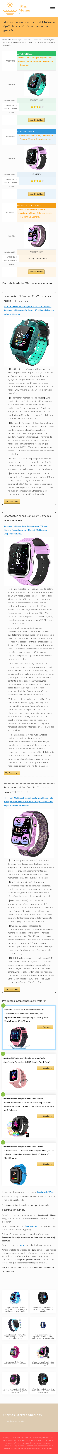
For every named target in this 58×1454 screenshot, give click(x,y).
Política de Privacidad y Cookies (35, 1448)
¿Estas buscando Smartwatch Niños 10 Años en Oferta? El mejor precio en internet (15, 1336)
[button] (52, 8)
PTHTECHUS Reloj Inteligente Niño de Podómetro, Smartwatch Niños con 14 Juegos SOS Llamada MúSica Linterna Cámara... (29, 310)
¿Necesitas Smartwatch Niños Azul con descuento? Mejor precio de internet (15, 1391)
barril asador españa (15, 1421)
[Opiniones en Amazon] (37, 107)
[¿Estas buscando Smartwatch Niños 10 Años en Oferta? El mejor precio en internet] (15, 1325)
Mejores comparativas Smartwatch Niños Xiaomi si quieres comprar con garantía (43, 1336)
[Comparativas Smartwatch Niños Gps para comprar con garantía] (43, 1297)
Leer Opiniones (45, 1027)
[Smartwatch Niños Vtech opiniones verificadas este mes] (15, 1352)
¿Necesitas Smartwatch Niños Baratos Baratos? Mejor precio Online (43, 1363)
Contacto (50, 1448)
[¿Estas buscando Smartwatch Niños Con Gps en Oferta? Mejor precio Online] (43, 1379)
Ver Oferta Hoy (36, 120)
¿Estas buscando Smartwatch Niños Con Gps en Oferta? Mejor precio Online (43, 1391)
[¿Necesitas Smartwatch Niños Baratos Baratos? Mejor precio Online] (43, 1352)
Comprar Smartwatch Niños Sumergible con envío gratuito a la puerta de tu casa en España (15, 1309)
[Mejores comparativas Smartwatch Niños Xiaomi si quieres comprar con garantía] (43, 1325)
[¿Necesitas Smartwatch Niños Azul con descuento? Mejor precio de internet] (15, 1379)
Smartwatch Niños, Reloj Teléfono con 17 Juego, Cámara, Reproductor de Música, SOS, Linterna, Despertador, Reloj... (26, 530)
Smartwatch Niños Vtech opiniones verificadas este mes (15, 1363)
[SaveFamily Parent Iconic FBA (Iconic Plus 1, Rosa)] (18, 1078)
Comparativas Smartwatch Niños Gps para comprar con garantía (43, 1309)
